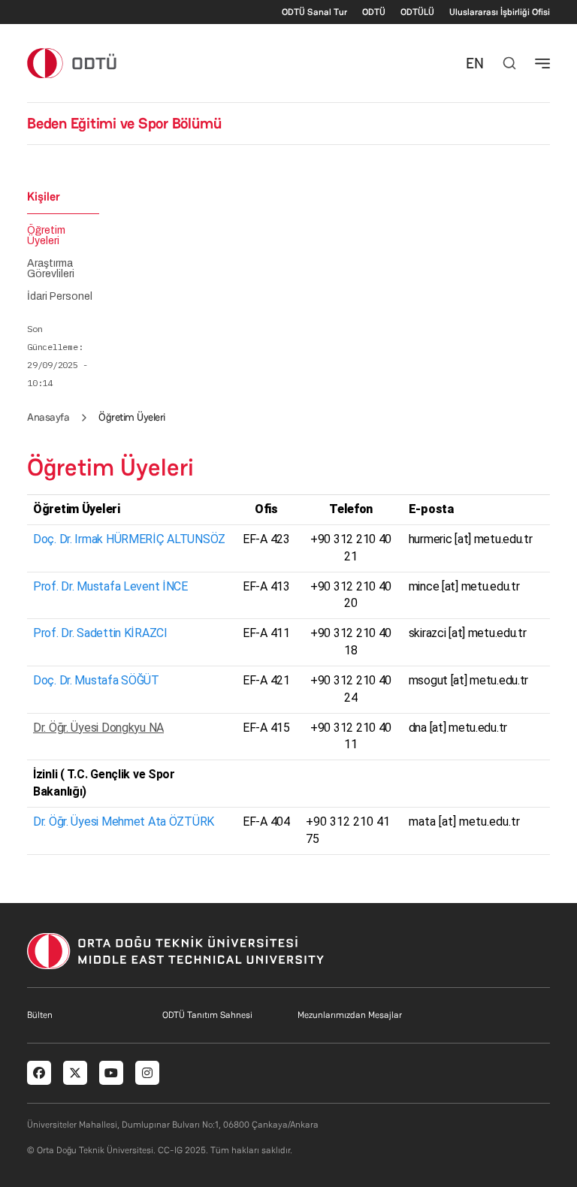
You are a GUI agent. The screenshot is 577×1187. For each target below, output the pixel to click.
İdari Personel (59, 296)
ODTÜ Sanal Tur (314, 12)
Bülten (40, 1015)
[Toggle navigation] (542, 63)
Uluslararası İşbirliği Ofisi (499, 12)
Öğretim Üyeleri (46, 235)
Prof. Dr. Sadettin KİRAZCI (100, 633)
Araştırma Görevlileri (50, 268)
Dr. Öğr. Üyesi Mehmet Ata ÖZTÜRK (123, 821)
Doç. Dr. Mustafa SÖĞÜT (96, 680)
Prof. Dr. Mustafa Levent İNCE (110, 586)
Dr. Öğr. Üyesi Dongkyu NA (98, 727)
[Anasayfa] (72, 62)
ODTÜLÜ (417, 12)
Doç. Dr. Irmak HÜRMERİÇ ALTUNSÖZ (129, 539)
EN (475, 63)
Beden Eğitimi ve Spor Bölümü (124, 123)
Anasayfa (48, 417)
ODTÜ (373, 12)
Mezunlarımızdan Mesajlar (350, 1015)
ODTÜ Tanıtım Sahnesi (207, 1015)
